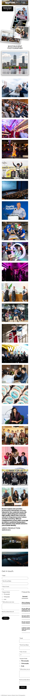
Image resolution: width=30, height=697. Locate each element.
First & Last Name (6, 581)
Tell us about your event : (8, 602)
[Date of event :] (3, 589)
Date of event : (5, 586)
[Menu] (24, 2)
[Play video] (15, 541)
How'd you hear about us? (8, 611)
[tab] (25, 597)
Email (3, 575)
